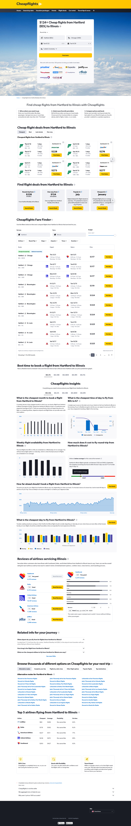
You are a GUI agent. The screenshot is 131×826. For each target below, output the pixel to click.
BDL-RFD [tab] (74, 375)
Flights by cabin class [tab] (56, 669)
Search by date (28, 10)
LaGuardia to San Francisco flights (92, 678)
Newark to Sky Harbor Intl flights (92, 702)
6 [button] (108, 355)
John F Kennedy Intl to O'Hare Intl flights (62, 689)
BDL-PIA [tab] (82, 375)
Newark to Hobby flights (89, 697)
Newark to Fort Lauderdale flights (92, 684)
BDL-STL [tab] (48, 375)
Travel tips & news (84, 10)
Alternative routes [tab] (24, 669)
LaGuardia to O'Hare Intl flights (27, 694)
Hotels (54, 10)
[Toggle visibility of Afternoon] (38, 548)
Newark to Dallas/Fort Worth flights (61, 684)
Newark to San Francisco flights (27, 678)
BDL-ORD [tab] (56, 375)
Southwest (30, 573)
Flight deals (62, 10)
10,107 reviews (32, 601)
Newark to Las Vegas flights (90, 694)
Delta (29, 584)
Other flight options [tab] (73, 669)
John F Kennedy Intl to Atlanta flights (61, 697)
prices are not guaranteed (55, 783)
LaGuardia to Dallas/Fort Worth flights (61, 686)
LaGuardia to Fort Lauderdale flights (61, 692)
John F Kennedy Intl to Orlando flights (93, 681)
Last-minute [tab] (39, 132)
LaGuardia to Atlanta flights (26, 702)
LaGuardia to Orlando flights (26, 692)
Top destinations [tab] (101, 669)
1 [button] (92, 355)
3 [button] (100, 355)
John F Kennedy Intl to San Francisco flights (63, 678)
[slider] (115, 235)
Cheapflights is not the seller (28, 788)
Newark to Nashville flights (90, 705)
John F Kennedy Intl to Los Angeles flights (94, 689)
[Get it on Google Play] (61, 823)
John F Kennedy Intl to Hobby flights (29, 705)
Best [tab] (30, 132)
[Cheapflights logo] (27, 4)
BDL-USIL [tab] (48, 393)
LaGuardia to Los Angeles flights (60, 702)
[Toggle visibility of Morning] (23, 548)
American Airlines (32, 606)
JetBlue (29, 616)
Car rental (72, 10)
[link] (28, 208)
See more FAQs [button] (51, 656)
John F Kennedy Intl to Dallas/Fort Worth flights (32, 700)
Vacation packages (42, 10)
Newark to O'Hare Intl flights (27, 684)
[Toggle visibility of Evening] (46, 548)
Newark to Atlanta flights (25, 697)
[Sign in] (94, 11)
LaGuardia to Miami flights (90, 686)
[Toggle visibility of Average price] (98, 435)
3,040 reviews (31, 622)
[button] (60, 26)
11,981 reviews (32, 611)
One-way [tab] (50, 132)
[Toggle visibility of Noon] (30, 548)
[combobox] (44, 32)
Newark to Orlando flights (26, 681)
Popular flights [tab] (87, 669)
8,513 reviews (31, 590)
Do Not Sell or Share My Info (59, 818)
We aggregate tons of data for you (29, 792)
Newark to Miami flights (57, 681)
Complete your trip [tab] (40, 669)
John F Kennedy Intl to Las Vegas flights (62, 694)
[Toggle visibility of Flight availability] (87, 435)
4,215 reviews (31, 579)
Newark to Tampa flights (57, 705)
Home (19, 10)
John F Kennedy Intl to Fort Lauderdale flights (31, 686)
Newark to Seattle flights (89, 700)
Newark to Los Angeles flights (27, 689)
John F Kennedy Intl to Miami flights (93, 692)
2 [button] (96, 355)
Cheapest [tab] (22, 132)
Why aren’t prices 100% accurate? (30, 795)
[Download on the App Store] (69, 823)
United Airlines (32, 595)
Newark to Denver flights (57, 700)
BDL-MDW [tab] (66, 375)
